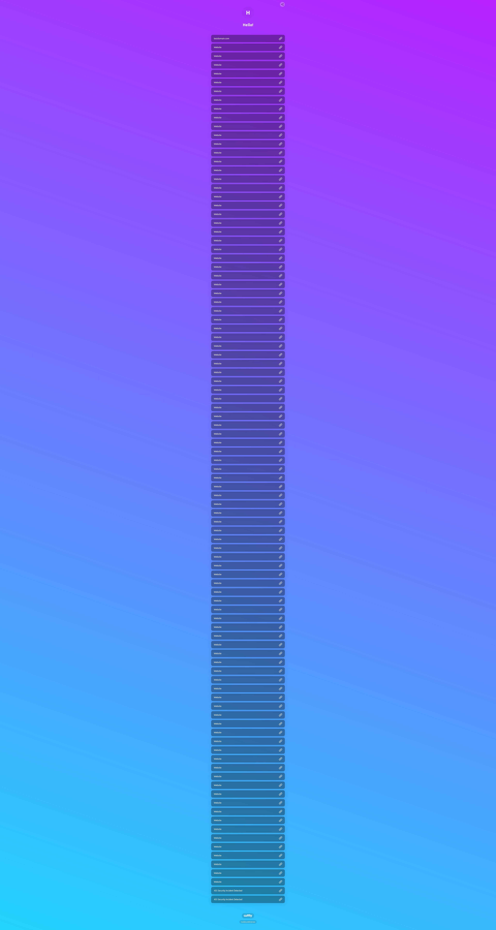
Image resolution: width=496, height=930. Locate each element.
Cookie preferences (248, 922)
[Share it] (282, 4)
